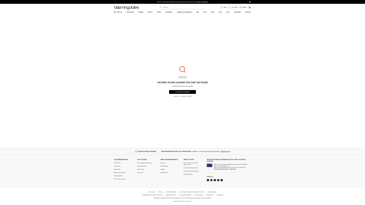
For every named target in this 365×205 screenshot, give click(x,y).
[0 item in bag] (249, 7)
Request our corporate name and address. (199, 198)
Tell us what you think (120, 179)
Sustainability (164, 172)
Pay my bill (140, 172)
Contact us (117, 166)
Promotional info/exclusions (221, 169)
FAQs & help (117, 169)
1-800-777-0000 (186, 96)
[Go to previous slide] (115, 2)
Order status (140, 169)
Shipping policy (118, 175)
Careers (162, 169)
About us (162, 163)
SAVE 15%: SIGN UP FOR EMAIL (147, 151)
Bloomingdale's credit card (144, 163)
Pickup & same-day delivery (191, 171)
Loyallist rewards (141, 166)
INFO (199, 2)
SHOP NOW (205, 2)
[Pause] (250, 2)
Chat (175, 96)
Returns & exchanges (119, 172)
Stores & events (188, 174)
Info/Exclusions (225, 151)
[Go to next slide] (247, 2)
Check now (233, 169)
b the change (164, 166)
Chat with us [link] (117, 162)
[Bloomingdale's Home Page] (126, 8)
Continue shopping (182, 92)
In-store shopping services (191, 167)
